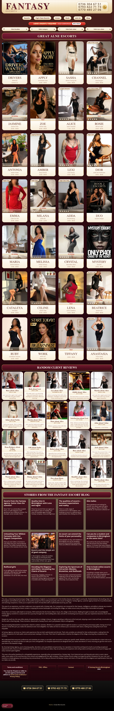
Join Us (78, 18)
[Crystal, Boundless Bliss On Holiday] (71, 247)
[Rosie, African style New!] (99, 109)
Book (67, 18)
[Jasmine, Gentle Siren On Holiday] (15, 109)
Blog (88, 18)
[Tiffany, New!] (71, 339)
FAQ (40, 667)
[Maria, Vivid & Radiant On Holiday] (15, 247)
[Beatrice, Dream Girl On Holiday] (99, 293)
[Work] (43, 339)
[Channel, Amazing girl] (99, 63)
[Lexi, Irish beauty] (71, 155)
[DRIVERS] (15, 63)
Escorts (27, 18)
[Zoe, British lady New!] (43, 109)
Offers (45, 667)
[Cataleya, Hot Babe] (15, 293)
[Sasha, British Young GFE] (71, 63)
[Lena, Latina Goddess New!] (71, 293)
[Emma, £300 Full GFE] (15, 201)
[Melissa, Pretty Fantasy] (43, 247)
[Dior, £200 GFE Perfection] (99, 155)
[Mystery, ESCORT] (99, 247)
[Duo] (99, 201)
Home (51, 705)
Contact (71, 667)
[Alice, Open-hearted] (71, 109)
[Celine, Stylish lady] (43, 293)
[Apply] (43, 63)
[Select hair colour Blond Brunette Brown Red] (70, 29)
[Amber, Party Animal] (43, 155)
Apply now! (76, 23)
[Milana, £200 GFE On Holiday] (43, 201)
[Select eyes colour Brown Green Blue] (98, 29)
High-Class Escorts (42, 18)
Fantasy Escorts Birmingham (100, 667)
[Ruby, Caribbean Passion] (15, 339)
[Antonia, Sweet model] (15, 155)
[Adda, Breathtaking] (71, 201)
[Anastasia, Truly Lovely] (99, 339)
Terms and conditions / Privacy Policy (18, 675)
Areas (57, 18)
